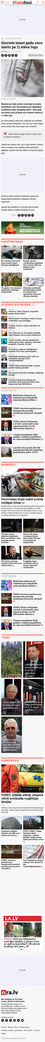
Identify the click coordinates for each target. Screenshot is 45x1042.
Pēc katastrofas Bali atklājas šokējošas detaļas (26, 374)
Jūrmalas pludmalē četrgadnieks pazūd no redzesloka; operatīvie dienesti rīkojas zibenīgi (32, 292)
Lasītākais (8, 390)
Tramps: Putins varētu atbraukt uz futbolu (24, 327)
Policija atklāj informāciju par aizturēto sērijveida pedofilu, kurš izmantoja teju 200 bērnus (23, 382)
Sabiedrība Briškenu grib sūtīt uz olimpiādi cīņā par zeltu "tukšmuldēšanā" (23, 358)
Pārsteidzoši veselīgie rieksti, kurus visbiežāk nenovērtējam (25, 319)
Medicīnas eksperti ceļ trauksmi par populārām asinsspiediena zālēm (25, 397)
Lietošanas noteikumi (7, 1030)
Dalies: (13, 215)
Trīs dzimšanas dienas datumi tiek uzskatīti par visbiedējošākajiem (33, 863)
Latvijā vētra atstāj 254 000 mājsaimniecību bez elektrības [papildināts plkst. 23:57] (28, 449)
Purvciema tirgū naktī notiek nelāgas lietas (22, 500)
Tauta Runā (9, 38)
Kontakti (3, 1033)
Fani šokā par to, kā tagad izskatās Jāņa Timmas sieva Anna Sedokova (24, 334)
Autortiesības (19, 1030)
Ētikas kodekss (28, 1030)
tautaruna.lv (5, 51)
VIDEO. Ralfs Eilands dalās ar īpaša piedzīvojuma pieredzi (24, 367)
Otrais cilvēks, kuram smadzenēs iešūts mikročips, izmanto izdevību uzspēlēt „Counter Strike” (24, 342)
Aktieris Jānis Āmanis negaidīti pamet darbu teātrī (23, 312)
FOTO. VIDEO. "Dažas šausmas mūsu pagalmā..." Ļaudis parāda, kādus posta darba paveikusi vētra (33, 835)
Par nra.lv (4, 1027)
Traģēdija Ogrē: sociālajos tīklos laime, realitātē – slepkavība (31, 564)
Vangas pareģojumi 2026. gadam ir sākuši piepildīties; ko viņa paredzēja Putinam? (27, 436)
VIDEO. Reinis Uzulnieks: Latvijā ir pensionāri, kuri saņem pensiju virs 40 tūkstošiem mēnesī (26, 425)
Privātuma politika (24, 1027)
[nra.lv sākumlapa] (7, 2)
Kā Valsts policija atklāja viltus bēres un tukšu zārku (11, 563)
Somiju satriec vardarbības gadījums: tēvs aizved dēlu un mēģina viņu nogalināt (33, 265)
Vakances (37, 1030)
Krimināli (18, 38)
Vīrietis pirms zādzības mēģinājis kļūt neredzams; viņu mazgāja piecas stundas (11, 538)
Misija (16, 1027)
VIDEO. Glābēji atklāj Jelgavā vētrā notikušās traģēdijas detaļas (22, 798)
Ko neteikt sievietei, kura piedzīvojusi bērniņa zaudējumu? (10, 263)
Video (6, 637)
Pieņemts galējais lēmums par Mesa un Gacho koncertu (10, 833)
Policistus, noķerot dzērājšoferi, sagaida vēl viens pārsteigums (23, 350)
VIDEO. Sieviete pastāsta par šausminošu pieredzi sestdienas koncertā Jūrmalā (27, 410)
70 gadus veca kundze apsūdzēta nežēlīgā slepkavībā (11, 290)
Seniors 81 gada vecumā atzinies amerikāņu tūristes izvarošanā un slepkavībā (31, 538)
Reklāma (10, 1027)
